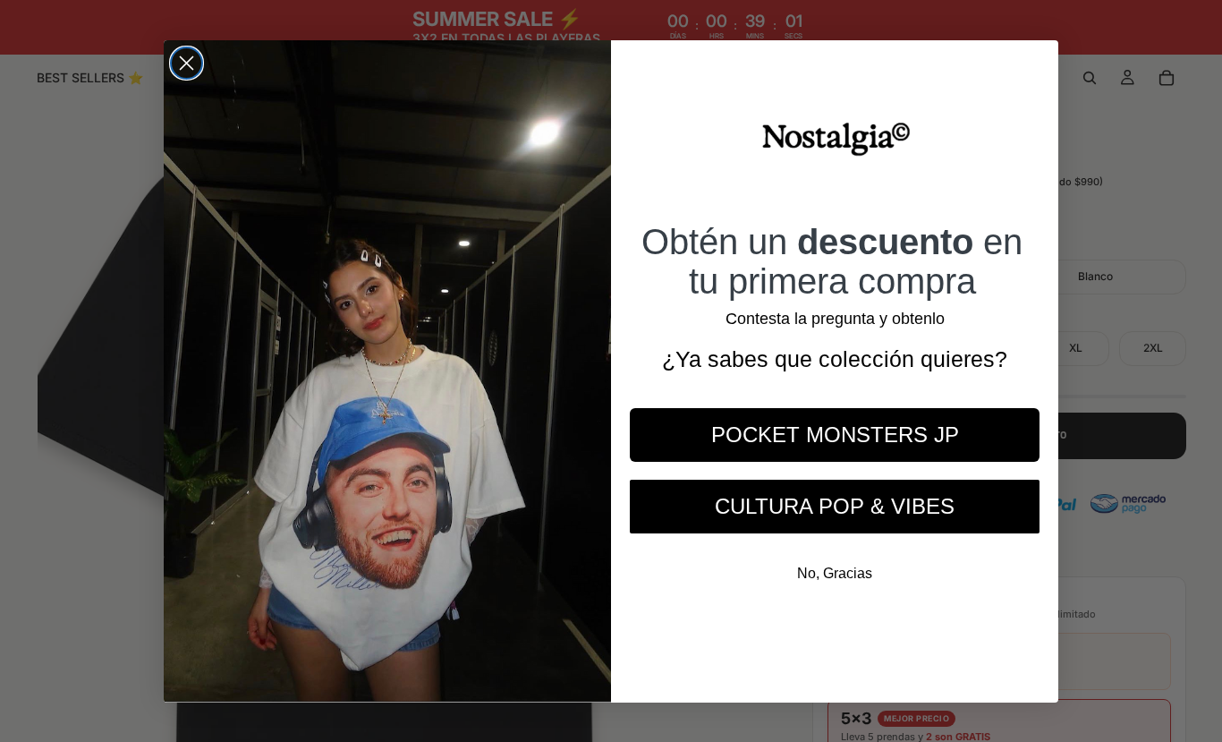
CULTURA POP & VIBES (835, 506)
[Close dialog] (186, 63)
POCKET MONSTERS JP (835, 434)
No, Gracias (834, 573)
